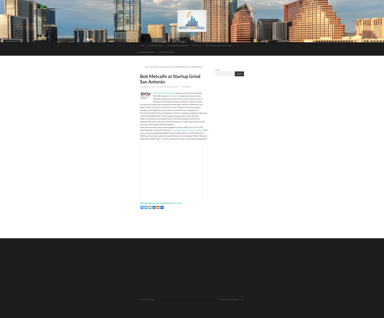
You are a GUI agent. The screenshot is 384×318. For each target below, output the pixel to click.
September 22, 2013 (147, 87)
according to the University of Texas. (187, 130)
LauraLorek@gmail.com (168, 87)
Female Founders (147, 52)
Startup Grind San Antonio (164, 93)
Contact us (196, 45)
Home (142, 45)
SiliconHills (150, 299)
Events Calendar (166, 52)
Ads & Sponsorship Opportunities (218, 45)
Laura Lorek (177, 203)
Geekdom (174, 96)
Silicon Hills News (155, 45)
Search (217, 70)
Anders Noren (233, 299)
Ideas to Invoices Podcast (177, 45)
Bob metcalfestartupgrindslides (153, 203)
